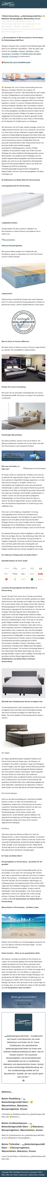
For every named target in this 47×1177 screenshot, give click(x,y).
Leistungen (33, 1172)
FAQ (40, 1172)
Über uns (9, 1175)
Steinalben (14, 51)
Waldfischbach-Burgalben (32, 54)
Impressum (23, 1175)
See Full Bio (22, 1077)
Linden (36, 51)
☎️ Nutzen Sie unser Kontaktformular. (16, 62)
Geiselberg (15, 54)
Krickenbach (13, 56)
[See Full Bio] (29, 1076)
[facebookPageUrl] (23, 1081)
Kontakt (41, 1175)
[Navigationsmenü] (42, 4)
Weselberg (30, 51)
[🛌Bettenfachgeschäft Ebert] (8, 4)
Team (16, 1175)
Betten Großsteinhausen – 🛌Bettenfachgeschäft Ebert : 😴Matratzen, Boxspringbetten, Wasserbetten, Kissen (23, 1126)
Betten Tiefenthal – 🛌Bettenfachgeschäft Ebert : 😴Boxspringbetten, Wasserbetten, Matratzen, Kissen (23, 1147)
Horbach (22, 51)
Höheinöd (5, 56)
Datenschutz (33, 1175)
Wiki (3, 1175)
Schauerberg (6, 54)
